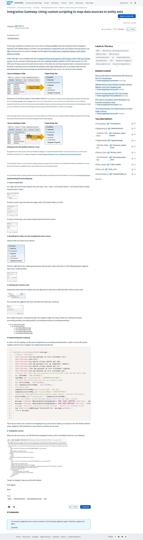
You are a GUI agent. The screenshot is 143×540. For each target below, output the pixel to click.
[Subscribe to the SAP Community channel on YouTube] (122, 536)
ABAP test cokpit (113, 54)
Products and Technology (34, 3)
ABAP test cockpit (101, 54)
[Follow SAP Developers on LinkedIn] (125, 536)
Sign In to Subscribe (127, 16)
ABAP (97, 50)
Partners (64, 3)
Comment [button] (85, 507)
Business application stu (102, 64)
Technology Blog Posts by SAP (49, 7)
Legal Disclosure (45, 537)
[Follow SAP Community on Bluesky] (118, 536)
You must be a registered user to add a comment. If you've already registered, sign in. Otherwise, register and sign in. (47, 523)
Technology (36, 7)
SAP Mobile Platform (13, 38)
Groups (46, 3)
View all (98, 179)
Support (63, 537)
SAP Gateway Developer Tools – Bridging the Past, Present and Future (60, 154)
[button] (127, 29)
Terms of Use (26, 537)
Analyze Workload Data (123, 57)
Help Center (79, 3)
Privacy (18, 537)
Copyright (35, 537)
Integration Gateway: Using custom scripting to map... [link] (73, 7)
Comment (14, 527)
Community (18, 3)
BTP (111, 60)
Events (71, 3)
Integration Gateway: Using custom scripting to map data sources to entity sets (65, 12)
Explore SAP (124, 3)
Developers (55, 3)
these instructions (85, 175)
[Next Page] (117, 66)
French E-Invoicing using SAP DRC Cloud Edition (111, 93)
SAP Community (11, 7)
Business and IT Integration (123, 60)
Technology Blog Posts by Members (109, 96)
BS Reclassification (101, 60)
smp (45, 499)
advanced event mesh (102, 57)
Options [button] (119, 19)
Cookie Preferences (74, 537)
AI (112, 57)
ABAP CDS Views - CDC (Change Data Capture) (115, 50)
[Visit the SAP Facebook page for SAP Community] (115, 536)
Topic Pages (89, 3)
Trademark (55, 537)
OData (9, 499)
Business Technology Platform (121, 64)
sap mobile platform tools (34, 499)
